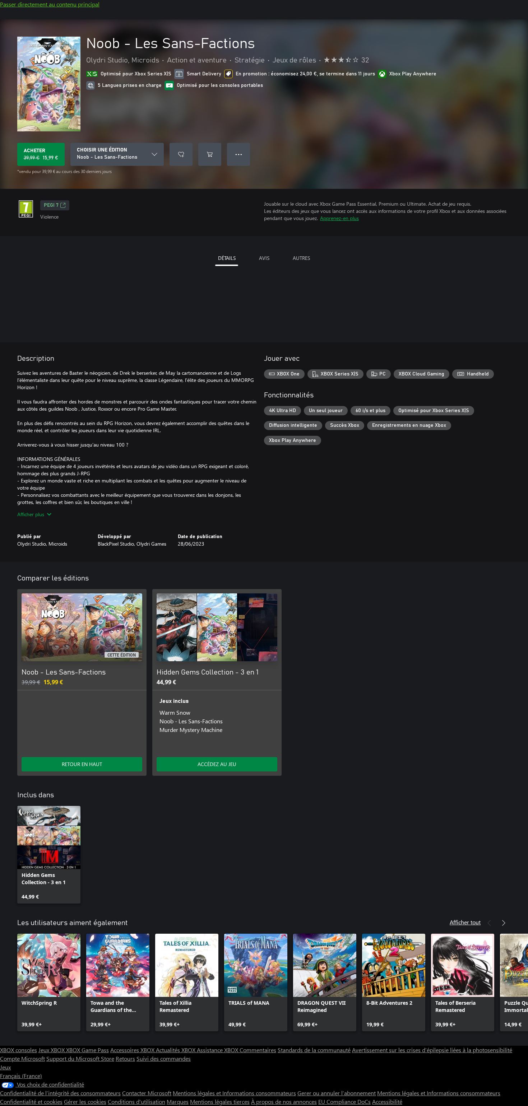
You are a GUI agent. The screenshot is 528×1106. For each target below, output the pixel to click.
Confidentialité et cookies (31, 1101)
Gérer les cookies (85, 1101)
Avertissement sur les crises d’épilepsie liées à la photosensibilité (432, 1050)
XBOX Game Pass (87, 1050)
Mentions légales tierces (220, 1101)
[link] (48, 855)
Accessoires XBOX (133, 1050)
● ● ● (238, 154)
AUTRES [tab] (301, 258)
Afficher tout (465, 922)
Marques (178, 1101)
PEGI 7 (51, 205)
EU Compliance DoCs (344, 1101)
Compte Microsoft (22, 1058)
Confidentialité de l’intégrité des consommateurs (60, 1093)
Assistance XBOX (218, 1050)
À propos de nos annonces (284, 1101)
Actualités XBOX (176, 1050)
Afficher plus (30, 514)
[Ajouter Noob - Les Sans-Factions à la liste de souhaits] (181, 154)
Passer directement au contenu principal (49, 4)
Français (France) (21, 1075)
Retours (125, 1058)
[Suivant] (503, 923)
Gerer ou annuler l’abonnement (336, 1093)
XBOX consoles (18, 1050)
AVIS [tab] (264, 258)
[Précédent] (489, 923)
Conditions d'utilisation (136, 1101)
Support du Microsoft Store (80, 1058)
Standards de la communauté (314, 1050)
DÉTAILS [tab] (227, 258)
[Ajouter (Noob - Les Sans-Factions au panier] (209, 154)
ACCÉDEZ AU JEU (217, 764)
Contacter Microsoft (146, 1093)
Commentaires (258, 1050)
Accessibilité (387, 1101)
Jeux (5, 1067)
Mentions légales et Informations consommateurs (234, 1093)
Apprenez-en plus (339, 218)
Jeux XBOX (52, 1050)
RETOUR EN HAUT (82, 764)
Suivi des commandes (163, 1058)
